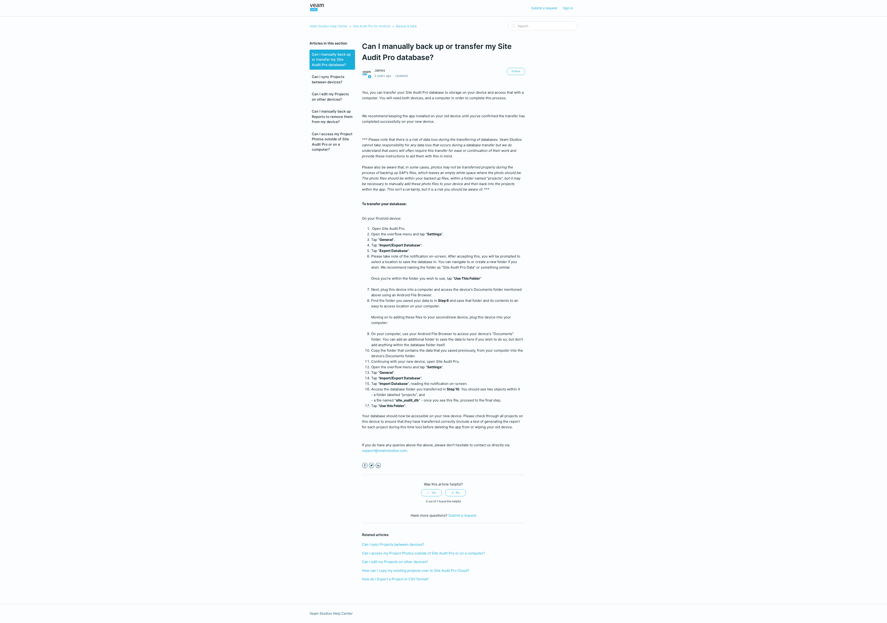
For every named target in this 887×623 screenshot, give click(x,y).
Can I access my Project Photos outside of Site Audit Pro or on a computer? (332, 142)
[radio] (431, 492)
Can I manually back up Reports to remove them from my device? (332, 116)
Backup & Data (406, 26)
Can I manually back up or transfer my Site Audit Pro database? (331, 59)
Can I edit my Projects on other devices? (330, 97)
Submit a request (544, 8)
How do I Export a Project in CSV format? (395, 579)
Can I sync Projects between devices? (328, 79)
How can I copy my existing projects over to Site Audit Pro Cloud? (415, 570)
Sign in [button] (568, 8)
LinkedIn (378, 465)
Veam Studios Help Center (329, 26)
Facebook (365, 465)
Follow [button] (516, 71)
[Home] (317, 10)
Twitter (371, 465)
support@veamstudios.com (384, 450)
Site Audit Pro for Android (371, 26)
